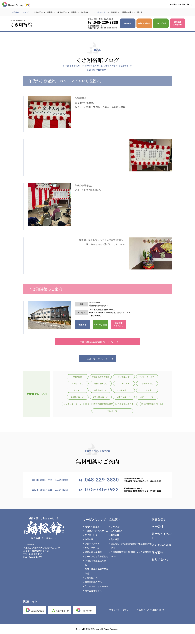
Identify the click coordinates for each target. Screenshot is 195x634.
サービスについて (94, 519)
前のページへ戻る (97, 359)
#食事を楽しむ (125, 65)
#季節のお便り (110, 65)
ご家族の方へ (91, 577)
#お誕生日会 (123, 376)
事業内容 (114, 535)
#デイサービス (147, 397)
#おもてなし (77, 383)
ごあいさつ (115, 526)
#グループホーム (123, 383)
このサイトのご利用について (150, 610)
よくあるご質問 (162, 545)
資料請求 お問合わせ (177, 23)
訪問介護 (89, 539)
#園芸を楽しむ (123, 397)
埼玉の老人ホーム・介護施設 (43, 12)
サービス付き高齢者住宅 (96, 556)
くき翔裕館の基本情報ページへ (95, 342)
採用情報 (157, 552)
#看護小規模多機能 (100, 376)
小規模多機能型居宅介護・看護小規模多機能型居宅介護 (96, 567)
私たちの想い (116, 530)
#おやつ (77, 390)
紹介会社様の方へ (93, 590)
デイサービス (91, 535)
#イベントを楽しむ (71, 65)
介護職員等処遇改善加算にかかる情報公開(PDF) (130, 554)
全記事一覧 (112, 410)
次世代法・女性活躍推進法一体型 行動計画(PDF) (131, 545)
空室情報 (157, 526)
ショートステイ (92, 543)
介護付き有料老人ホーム (96, 530)
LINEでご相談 (160, 23)
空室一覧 (139, 12)
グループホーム (92, 547)
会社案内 (114, 519)
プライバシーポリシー (119, 610)
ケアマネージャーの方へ (96, 586)
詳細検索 (114, 12)
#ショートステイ (147, 376)
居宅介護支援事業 (93, 552)
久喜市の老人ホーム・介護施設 (67, 12)
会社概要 (114, 539)
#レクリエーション (73, 404)
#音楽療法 (77, 376)
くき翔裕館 (84, 12)
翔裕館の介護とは (93, 526)
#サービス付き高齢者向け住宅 (99, 404)
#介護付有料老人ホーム (92, 65)
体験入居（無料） (144, 23)
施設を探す (159, 519)
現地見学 (127, 23)
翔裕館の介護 (126, 12)
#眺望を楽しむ (100, 390)
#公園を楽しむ (123, 390)
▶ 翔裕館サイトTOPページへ (21, 12)
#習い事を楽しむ (100, 397)
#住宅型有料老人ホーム (126, 404)
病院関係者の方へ (93, 582)
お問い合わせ (160, 559)
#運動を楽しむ (100, 383)
